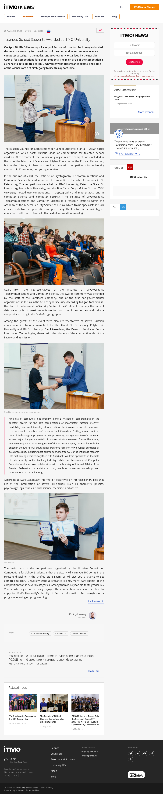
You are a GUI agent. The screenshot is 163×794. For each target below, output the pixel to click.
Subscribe (134, 61)
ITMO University (138, 177)
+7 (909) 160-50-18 (90, 751)
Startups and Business (53, 16)
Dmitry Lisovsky (77, 614)
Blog (114, 16)
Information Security (40, 633)
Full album (91, 671)
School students (79, 633)
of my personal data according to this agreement (134, 76)
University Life (80, 16)
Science (11, 16)
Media (54, 771)
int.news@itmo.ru (129, 153)
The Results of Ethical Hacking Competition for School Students (52, 719)
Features (99, 16)
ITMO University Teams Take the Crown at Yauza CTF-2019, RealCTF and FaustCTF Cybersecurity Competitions (85, 720)
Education (28, 16)
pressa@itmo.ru (89, 755)
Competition (60, 633)
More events (145, 112)
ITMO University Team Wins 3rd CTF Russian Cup (22, 717)
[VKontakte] (100, 30)
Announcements (125, 90)
